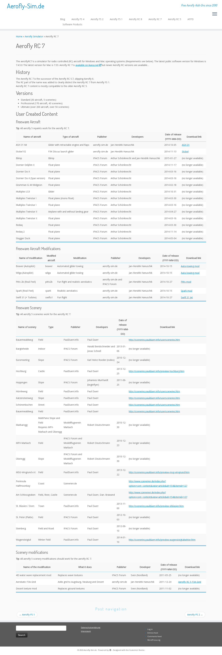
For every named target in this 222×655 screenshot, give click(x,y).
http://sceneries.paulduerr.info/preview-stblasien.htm (156, 505)
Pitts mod (186, 281)
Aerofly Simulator (34, 36)
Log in (150, 629)
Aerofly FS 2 (97, 19)
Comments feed (154, 636)
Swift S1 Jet (187, 297)
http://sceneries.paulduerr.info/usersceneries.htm (154, 339)
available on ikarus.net (87, 65)
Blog (62, 19)
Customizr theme (136, 650)
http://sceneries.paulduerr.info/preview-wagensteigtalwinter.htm (162, 539)
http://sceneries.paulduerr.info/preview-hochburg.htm (156, 371)
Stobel (185, 151)
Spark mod (186, 290)
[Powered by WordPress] (110, 649)
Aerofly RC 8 (135, 19)
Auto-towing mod (190, 266)
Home (19, 36)
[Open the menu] (214, 14)
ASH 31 (185, 144)
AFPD (191, 19)
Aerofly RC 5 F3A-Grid (189, 581)
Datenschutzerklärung (90, 627)
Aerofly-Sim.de (25, 6)
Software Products (72, 24)
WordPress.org (153, 640)
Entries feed (152, 633)
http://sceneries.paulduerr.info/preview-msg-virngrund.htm (159, 472)
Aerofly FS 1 (116, 19)
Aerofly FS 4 (78, 19)
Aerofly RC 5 (174, 19)
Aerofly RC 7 (155, 19)
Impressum (86, 631)
